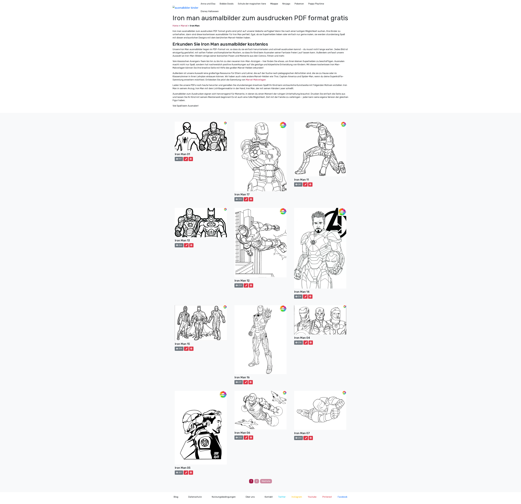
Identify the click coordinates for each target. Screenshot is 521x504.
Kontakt (269, 497)
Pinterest (327, 497)
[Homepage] (185, 7)
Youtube (312, 497)
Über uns (250, 497)
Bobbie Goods (227, 3)
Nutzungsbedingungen (224, 497)
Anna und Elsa (208, 3)
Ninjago (286, 3)
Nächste (266, 481)
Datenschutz (195, 497)
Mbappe (274, 3)
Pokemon (299, 3)
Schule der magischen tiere (252, 3)
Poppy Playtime (316, 3)
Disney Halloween (210, 11)
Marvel (184, 25)
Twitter (282, 497)
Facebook (342, 497)
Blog (176, 497)
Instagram (297, 497)
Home (175, 25)
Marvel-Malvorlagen (256, 79)
